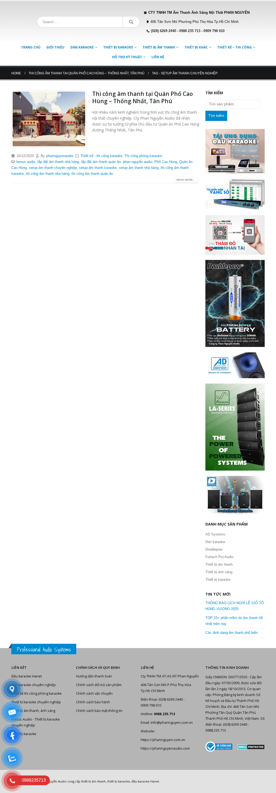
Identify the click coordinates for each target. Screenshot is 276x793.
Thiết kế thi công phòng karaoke (36, 693)
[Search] (131, 21)
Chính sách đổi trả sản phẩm (99, 685)
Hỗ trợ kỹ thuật (127, 57)
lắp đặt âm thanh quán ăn (101, 162)
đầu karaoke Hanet (145, 781)
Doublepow (213, 549)
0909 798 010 (214, 31)
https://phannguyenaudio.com (165, 748)
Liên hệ (157, 57)
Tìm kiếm (216, 115)
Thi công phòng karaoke (143, 156)
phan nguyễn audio (137, 162)
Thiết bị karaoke (118, 47)
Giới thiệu (55, 47)
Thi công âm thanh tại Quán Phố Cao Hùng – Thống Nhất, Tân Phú (142, 97)
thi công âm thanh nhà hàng (47, 174)
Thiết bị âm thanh (159, 47)
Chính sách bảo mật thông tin (99, 710)
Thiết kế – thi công (234, 47)
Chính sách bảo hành (93, 702)
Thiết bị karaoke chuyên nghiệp (36, 702)
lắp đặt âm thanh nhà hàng (58, 162)
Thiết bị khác (196, 47)
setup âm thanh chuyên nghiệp (53, 168)
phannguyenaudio (59, 156)
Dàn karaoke (82, 47)
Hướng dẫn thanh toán (94, 676)
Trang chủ (30, 47)
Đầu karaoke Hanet (26, 676)
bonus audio (25, 162)
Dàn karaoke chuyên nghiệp (33, 685)
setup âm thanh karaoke (98, 168)
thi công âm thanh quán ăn (92, 174)
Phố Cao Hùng (165, 162)
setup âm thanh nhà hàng (138, 168)
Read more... (186, 179)
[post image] (49, 119)
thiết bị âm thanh (93, 781)
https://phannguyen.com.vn (163, 740)
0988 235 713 (189, 31)
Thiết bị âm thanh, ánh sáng (33, 710)
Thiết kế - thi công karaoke (101, 156)
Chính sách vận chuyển (94, 693)
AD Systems (215, 534)
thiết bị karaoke (118, 781)
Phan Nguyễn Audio (52, 781)
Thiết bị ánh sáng (218, 572)
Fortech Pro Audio (219, 557)
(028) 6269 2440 (163, 31)
